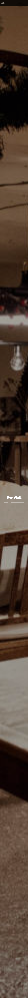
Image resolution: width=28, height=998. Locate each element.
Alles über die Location (17, 502)
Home (6, 502)
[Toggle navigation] (25, 3)
